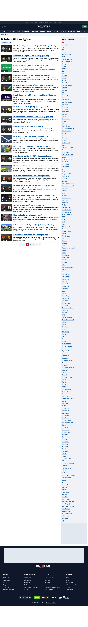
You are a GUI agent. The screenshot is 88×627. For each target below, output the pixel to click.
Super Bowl (65, 442)
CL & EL (64, 140)
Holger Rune (65, 255)
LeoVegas (65, 289)
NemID (64, 334)
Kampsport (65, 274)
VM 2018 (65, 494)
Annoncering (69, 582)
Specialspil (65, 408)
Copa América (66, 152)
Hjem (2, 34)
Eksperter (6, 585)
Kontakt (68, 578)
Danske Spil (65, 162)
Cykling (64, 157)
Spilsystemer (66, 432)
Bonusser (35, 31)
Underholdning (66, 478)
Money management (68, 317)
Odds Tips (6, 578)
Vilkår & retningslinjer (72, 585)
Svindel (64, 449)
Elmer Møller (65, 176)
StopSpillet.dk (60, 22)
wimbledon (65, 516)
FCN (63, 222)
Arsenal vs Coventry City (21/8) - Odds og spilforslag (31, 75)
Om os (67, 580)
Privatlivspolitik (70, 587)
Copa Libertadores (67, 155)
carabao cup (65, 111)
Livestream (65, 298)
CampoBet (65, 109)
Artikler (42, 31)
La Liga (64, 281)
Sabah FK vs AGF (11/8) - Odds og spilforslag (29, 205)
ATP (63, 57)
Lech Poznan (66, 286)
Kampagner (65, 272)
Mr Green (64, 322)
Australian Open (67, 61)
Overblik (64, 375)
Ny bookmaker (66, 344)
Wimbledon (65, 518)
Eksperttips (12, 31)
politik (64, 387)
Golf (63, 245)
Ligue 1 (64, 291)
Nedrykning (65, 332)
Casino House (66, 119)
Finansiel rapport (67, 226)
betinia (64, 68)
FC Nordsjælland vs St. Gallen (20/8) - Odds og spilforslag (33, 85)
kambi (64, 269)
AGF (63, 47)
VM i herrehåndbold (68, 506)
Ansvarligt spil (49, 590)
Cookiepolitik (69, 590)
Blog (63, 92)
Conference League (67, 150)
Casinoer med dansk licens (31, 587)
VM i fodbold (66, 504)
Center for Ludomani (68, 126)
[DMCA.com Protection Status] (42, 597)
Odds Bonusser (28, 580)
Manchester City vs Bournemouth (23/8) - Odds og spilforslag (34, 45)
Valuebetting (66, 485)
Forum (49, 31)
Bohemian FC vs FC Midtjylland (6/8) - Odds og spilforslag (33, 224)
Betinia (64, 71)
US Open (64, 480)
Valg (63, 482)
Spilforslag (65, 413)
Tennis (64, 456)
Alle (63, 42)
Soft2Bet (64, 406)
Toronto (64, 466)
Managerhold (66, 303)
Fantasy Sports (66, 207)
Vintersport (65, 492)
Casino (64, 116)
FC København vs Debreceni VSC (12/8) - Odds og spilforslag (34, 195)
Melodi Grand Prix (67, 308)
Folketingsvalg (66, 231)
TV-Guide (65, 473)
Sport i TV (63, 31)
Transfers (65, 470)
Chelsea (64, 138)
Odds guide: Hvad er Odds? (52, 587)
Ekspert (64, 171)
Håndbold (65, 250)
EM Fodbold (65, 181)
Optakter (64, 370)
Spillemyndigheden (67, 422)
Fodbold (64, 229)
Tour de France (66, 468)
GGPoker (64, 241)
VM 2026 (65, 497)
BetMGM (64, 76)
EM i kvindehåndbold (68, 186)
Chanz (64, 133)
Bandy (64, 64)
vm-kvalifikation (67, 511)
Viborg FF (65, 487)
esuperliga (65, 195)
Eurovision (65, 200)
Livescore (55, 31)
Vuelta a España (67, 513)
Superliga (65, 446)
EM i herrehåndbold (67, 183)
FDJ (63, 224)
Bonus (64, 97)
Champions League (68, 128)
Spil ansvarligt (30, 22)
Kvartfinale (65, 279)
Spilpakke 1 (65, 427)
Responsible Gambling (68, 399)
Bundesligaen (66, 107)
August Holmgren (67, 59)
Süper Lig (65, 444)
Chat (63, 135)
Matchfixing (65, 305)
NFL (63, 336)
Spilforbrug (65, 411)
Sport (5, 31)
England (64, 188)
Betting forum (49, 578)
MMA (63, 315)
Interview (64, 260)
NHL (63, 339)
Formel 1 (64, 233)
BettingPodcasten (67, 85)
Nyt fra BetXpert (66, 351)
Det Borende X (66, 167)
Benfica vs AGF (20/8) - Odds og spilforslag (28, 126)
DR (63, 169)
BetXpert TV (65, 90)
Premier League (66, 389)
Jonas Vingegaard (67, 267)
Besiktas (64, 66)
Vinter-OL (65, 489)
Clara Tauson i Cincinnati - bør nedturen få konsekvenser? (33, 165)
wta (63, 521)
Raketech (65, 391)
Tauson (64, 454)
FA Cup (64, 205)
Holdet (64, 253)
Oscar (64, 372)
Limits (64, 293)
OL (63, 363)
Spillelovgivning (66, 420)
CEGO (64, 121)
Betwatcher (71, 31)
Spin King (65, 434)
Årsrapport (65, 52)
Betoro (64, 78)
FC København (66, 210)
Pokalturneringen (67, 377)
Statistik (79, 31)
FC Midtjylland (66, 212)
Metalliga (65, 310)
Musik (64, 324)
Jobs (63, 265)
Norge (64, 341)
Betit (63, 73)
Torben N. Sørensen (68, 463)
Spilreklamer (65, 430)
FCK (63, 217)
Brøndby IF (65, 104)
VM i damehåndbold (68, 501)
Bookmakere (26, 31)
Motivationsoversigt (68, 320)
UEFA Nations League (68, 475)
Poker (63, 379)
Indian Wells (65, 257)
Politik (64, 384)
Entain (64, 190)
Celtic (63, 123)
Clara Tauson (66, 143)
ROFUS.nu (41, 22)
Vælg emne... (5, 42)
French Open (66, 236)
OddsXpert (65, 358)
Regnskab (65, 396)
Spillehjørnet (65, 418)
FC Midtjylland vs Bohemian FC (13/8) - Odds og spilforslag (33, 185)
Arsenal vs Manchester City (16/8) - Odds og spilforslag (32, 156)
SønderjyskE (65, 451)
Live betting (65, 296)
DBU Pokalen (66, 164)
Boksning (65, 95)
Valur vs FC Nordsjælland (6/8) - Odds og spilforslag (31, 234)
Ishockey (64, 262)
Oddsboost (65, 356)
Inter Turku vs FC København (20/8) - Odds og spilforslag (33, 116)
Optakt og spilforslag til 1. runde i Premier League (30, 65)
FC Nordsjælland (67, 214)
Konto (84, 27)
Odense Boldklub (67, 360)
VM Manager (66, 509)
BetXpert (64, 88)
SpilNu (64, 425)
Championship (66, 131)
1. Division (65, 45)
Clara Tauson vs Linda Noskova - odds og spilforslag (31, 136)
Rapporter (65, 394)
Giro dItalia (65, 243)
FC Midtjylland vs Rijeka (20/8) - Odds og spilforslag (31, 106)
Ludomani (65, 300)
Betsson (64, 80)
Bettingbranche (66, 83)
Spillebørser (65, 415)
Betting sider (27, 578)
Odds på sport (7, 580)
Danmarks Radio (67, 159)
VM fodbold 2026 (67, 499)
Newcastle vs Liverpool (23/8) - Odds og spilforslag (31, 55)
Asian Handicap (67, 54)
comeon (64, 145)
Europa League (66, 198)
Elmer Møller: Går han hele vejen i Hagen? (27, 215)
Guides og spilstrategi (68, 248)
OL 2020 (64, 365)
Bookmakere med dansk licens (32, 585)
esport (64, 193)
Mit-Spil (64, 312)
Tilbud (64, 461)
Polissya (64, 382)
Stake (63, 437)
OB (63, 353)
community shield (67, 147)
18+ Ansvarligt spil (51, 603)
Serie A (64, 401)
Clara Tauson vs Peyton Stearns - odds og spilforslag (31, 146)
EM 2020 (64, 179)
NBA (63, 329)
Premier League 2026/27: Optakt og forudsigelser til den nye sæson (34, 96)
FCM (63, 219)
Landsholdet (65, 284)
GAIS (63, 238)
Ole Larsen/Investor (68, 368)
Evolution (65, 202)
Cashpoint (65, 114)
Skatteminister (66, 403)
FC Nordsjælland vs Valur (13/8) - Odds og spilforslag (31, 175)
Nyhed (64, 348)
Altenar (64, 49)
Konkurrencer (66, 277)
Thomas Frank (66, 458)
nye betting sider (67, 346)
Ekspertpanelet (66, 174)
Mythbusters (65, 327)
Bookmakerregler (67, 102)
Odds (18, 31)
